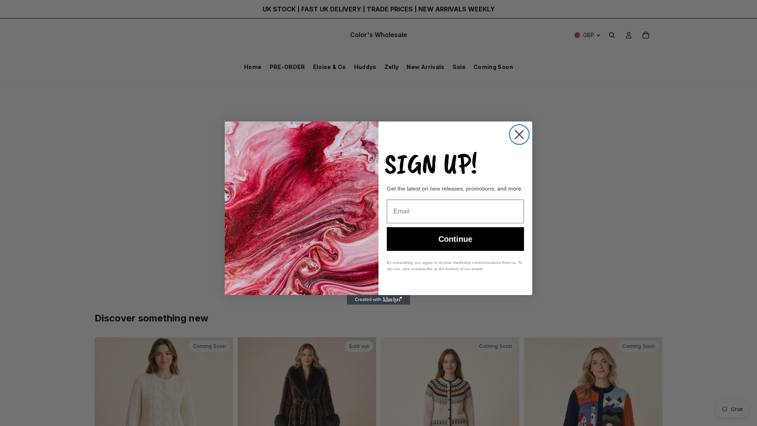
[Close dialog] (519, 134)
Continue (455, 239)
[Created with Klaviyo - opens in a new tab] (378, 300)
